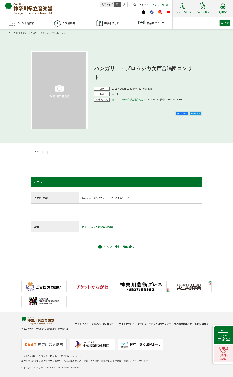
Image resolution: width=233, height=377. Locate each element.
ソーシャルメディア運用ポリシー (154, 323)
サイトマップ (81, 323)
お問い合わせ (201, 323)
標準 (118, 4)
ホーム (7, 33)
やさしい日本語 (160, 4)
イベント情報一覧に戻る (119, 246)
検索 (226, 23)
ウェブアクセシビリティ (103, 323)
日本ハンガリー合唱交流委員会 (127, 99)
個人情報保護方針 (183, 323)
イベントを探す (19, 33)
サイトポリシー (127, 323)
